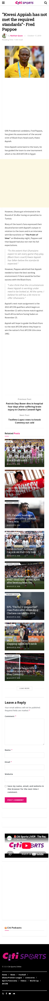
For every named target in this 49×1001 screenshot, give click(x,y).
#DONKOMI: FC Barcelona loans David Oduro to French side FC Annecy (23, 488)
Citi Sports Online (14, 966)
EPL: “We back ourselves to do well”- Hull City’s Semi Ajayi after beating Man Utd (24, 579)
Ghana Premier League (12, 978)
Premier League (12, 503)
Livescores (30, 978)
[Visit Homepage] (24, 2)
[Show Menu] (3, 2)
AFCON (8, 442)
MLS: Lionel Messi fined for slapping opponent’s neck (23, 642)
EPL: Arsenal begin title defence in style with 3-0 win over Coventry (24, 671)
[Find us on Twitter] (3, 993)
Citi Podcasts (14, 927)
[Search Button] (45, 2)
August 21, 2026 (14, 678)
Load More (24, 688)
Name (9, 750)
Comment (10, 716)
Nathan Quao (16, 35)
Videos (23, 981)
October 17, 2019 (34, 35)
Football (10, 472)
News (12, 975)
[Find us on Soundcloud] (14, 993)
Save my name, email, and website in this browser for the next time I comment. (25, 789)
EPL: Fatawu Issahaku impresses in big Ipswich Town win (21, 518)
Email (8, 762)
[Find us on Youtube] (10, 993)
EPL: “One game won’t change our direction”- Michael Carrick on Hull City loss (24, 549)
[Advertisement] (24, 104)
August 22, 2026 (14, 464)
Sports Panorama (9, 981)
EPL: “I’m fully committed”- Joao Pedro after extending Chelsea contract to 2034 (22, 610)
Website (9, 774)
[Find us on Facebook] (6, 993)
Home (4, 975)
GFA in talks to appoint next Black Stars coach (23, 459)
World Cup (34, 981)
